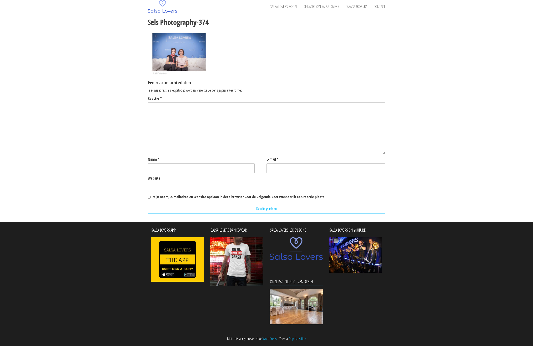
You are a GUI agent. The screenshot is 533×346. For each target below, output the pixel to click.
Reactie (155, 98)
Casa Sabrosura (356, 6)
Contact (379, 6)
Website (154, 178)
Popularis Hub (297, 338)
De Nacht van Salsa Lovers (321, 6)
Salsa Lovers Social (283, 6)
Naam (153, 159)
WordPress (270, 338)
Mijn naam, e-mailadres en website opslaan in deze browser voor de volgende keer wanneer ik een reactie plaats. (239, 196)
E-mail (272, 159)
